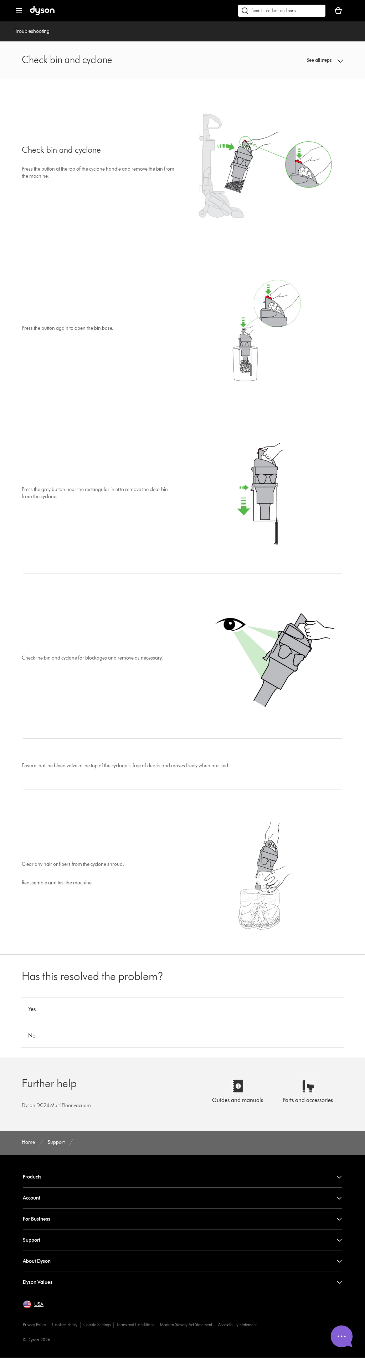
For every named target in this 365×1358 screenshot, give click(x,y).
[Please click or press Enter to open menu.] (19, 10)
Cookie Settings (96, 1324)
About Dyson (37, 1261)
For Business (36, 1219)
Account (31, 1198)
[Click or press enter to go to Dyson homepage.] (42, 14)
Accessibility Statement (237, 1324)
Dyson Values (37, 1282)
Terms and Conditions (135, 1324)
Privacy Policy (34, 1324)
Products (32, 1177)
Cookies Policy (64, 1324)
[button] (314, 60)
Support (31, 1240)
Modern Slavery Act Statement (186, 1324)
